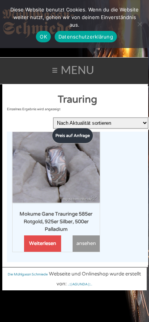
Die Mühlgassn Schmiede (28, 274)
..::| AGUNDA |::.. (80, 284)
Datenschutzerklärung (85, 37)
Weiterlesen (42, 243)
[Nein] (139, 24)
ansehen (86, 243)
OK (43, 37)
